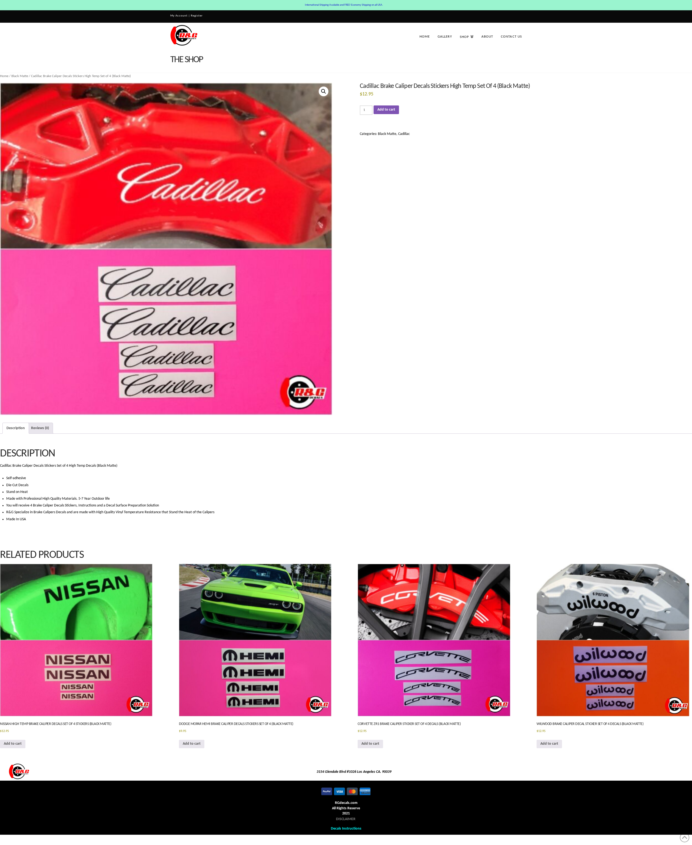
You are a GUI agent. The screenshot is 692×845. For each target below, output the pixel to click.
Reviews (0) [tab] (40, 428)
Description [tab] (15, 428)
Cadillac (404, 134)
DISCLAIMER (345, 819)
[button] (323, 91)
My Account (179, 15)
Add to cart (386, 110)
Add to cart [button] (13, 744)
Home (4, 76)
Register (197, 15)
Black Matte (19, 76)
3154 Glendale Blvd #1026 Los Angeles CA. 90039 (354, 772)
